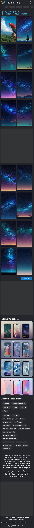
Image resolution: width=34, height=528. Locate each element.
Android (23, 407)
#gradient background (9, 435)
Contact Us (20, 517)
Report (27, 517)
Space (15, 407)
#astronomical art (8, 442)
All (6, 7)
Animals (26, 7)
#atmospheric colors (9, 432)
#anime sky (6, 425)
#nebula (22, 419)
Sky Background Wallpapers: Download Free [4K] (10, 2)
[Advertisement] (17, 146)
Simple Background (19, 404)
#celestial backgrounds (10, 419)
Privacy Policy (5, 523)
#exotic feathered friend (10, 438)
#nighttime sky (7, 422)
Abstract (19, 7)
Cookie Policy (15, 523)
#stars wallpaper (21, 442)
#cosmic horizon (8, 445)
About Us (21, 519)
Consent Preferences (26, 523)
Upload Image (13, 519)
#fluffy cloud (18, 422)
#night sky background (19, 425)
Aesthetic (6, 407)
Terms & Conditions (10, 517)
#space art (6, 415)
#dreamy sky (7, 448)
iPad (4, 411)
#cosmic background (9, 429)
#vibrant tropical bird (22, 445)
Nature (12, 7)
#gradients (15, 415)
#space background (24, 429)
